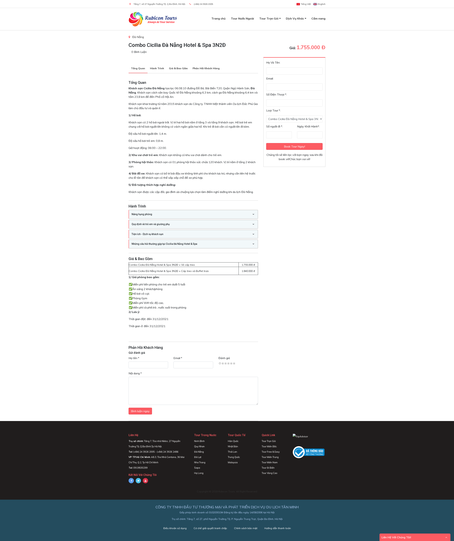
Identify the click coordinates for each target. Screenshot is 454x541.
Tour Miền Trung (270, 457)
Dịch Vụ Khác (295, 18)
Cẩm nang (318, 18)
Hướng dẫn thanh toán (277, 528)
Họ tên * (134, 358)
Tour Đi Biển (268, 467)
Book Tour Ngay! (294, 146)
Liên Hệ (133, 435)
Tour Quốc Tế (236, 435)
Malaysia (233, 462)
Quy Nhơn (199, 446)
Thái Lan (232, 451)
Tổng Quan (138, 68)
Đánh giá (224, 358)
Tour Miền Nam (270, 462)
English (321, 4)
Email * (177, 358)
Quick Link (268, 435)
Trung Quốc (234, 457)
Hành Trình (157, 68)
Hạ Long (198, 473)
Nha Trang (199, 462)
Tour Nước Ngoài (242, 18)
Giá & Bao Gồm (178, 68)
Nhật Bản (233, 446)
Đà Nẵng (138, 37)
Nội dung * (135, 373)
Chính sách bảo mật (245, 528)
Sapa (197, 467)
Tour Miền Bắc (269, 446)
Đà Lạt (197, 457)
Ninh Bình (199, 441)
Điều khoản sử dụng (175, 528)
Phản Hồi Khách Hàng (206, 68)
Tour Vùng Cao (269, 473)
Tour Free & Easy (271, 451)
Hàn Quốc (233, 441)
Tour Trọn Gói (268, 18)
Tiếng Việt (306, 4)
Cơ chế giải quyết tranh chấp (210, 528)
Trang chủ (218, 18)
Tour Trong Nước (205, 435)
